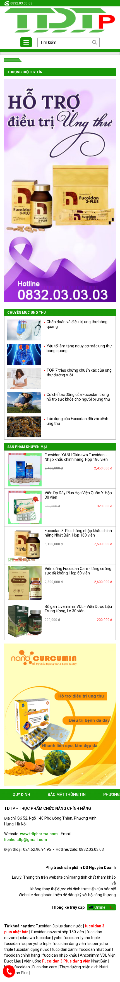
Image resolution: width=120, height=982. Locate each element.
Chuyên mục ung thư (26, 313)
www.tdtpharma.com (39, 834)
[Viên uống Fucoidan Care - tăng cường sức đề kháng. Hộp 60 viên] (25, 583)
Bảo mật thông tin (67, 794)
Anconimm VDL (93, 955)
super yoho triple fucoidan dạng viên (54, 943)
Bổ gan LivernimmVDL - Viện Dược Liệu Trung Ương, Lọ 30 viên (78, 608)
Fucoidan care (44, 967)
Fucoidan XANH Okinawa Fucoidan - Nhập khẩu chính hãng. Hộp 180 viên (76, 457)
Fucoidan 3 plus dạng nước (59, 926)
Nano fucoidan (17, 967)
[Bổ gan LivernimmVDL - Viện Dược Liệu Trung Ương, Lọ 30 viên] (25, 621)
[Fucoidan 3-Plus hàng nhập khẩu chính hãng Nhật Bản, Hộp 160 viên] (25, 545)
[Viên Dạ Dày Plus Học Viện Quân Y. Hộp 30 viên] (25, 507)
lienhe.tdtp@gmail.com (25, 839)
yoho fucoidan (66, 937)
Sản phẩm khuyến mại (27, 447)
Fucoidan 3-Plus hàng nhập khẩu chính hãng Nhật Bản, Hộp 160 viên (78, 533)
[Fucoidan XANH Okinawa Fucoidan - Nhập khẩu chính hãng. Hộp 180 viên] (25, 469)
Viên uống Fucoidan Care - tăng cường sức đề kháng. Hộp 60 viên (78, 571)
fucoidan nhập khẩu (59, 955)
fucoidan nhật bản (95, 949)
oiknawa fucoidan (35, 937)
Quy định (21, 794)
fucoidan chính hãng (22, 955)
